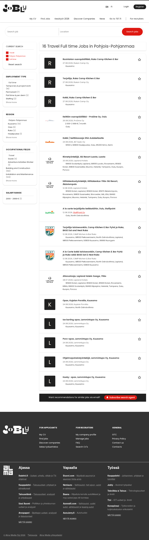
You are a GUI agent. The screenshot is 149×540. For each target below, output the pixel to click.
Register (140, 6)
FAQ (78, 442)
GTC (114, 434)
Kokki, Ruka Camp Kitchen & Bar (79, 97)
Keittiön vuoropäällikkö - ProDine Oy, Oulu (85, 116)
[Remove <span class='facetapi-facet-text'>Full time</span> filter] (7, 59)
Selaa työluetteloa (48, 446)
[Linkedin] (15, 440)
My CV (33, 18)
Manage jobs (82, 438)
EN (107, 6)
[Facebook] (5, 440)
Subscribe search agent (122, 397)
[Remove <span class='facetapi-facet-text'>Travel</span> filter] (7, 53)
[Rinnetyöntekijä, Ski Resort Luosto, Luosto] (50, 160)
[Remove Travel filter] (7, 155)
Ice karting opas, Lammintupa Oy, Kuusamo (86, 319)
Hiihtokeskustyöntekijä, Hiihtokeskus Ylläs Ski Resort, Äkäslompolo (90, 183)
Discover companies (49, 442)
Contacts (117, 446)
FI (111, 6)
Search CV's (82, 446)
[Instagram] (10, 440)
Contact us (118, 442)
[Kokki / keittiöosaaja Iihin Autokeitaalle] (50, 141)
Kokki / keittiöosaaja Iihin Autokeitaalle (83, 138)
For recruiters (136, 18)
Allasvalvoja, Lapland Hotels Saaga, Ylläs (84, 276)
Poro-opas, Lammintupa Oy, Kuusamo (83, 339)
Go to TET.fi (115, 18)
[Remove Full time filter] (7, 82)
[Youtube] (23, 440)
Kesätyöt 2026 (62, 18)
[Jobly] (14, 8)
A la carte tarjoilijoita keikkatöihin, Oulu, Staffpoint (89, 208)
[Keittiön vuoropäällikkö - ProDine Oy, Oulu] (50, 120)
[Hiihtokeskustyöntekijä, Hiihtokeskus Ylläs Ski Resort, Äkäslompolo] (50, 184)
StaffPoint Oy (79, 212)
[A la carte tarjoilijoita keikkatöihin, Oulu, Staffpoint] (50, 212)
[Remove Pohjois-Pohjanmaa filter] (7, 120)
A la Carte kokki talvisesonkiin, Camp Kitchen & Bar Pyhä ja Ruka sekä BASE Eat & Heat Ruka (93, 253)
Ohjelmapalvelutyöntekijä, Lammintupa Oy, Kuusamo (91, 358)
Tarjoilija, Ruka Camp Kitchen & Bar (81, 78)
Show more (11, 102)
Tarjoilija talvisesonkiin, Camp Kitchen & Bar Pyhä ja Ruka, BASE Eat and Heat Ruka (93, 229)
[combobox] (32, 31)
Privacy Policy (119, 438)
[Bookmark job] (140, 59)
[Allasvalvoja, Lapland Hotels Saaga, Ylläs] (50, 279)
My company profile (86, 434)
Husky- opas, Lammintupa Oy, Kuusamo (84, 377)
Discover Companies (84, 18)
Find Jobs (45, 18)
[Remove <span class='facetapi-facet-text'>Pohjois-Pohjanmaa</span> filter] (7, 56)
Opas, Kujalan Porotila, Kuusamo (80, 300)
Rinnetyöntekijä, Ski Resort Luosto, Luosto (84, 157)
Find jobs (43, 438)
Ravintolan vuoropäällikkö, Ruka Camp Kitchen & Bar (90, 59)
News (102, 18)
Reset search (15, 64)
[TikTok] (19, 440)
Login (126, 6)
